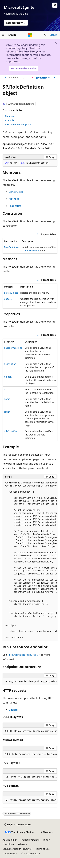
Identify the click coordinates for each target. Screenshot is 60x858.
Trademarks (9, 853)
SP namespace (16, 77)
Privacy (21, 844)
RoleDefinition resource (22, 654)
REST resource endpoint (18, 124)
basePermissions (13, 347)
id (5, 389)
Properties (15, 206)
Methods (14, 199)
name (7, 398)
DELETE (13, 709)
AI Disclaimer (10, 839)
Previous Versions (30, 839)
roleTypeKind (11, 431)
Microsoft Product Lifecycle (23, 51)
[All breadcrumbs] (5, 77)
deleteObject (11, 292)
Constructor (16, 192)
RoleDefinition (11, 247)
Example (9, 120)
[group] (30, 560)
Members (10, 116)
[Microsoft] (30, 35)
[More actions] (54, 77)
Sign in (53, 34)
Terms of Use (43, 848)
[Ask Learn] (31, 77)
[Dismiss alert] (54, 5)
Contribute (8, 844)
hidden (8, 376)
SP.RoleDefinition (31, 250)
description (10, 363)
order (7, 411)
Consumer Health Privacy (16, 848)
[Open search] (45, 35)
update (8, 298)
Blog (45, 839)
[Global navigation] (3, 35)
